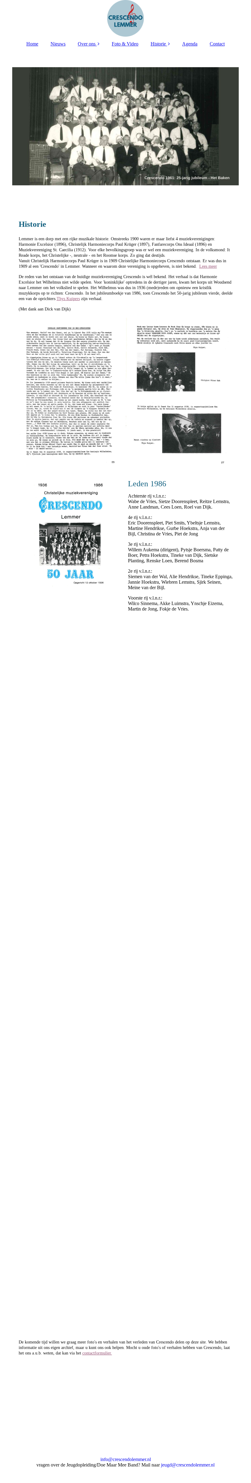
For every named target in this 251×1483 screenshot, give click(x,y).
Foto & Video (125, 43)
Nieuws (58, 43)
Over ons (87, 43)
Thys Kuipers (68, 298)
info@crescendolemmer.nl (125, 1459)
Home (32, 43)
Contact (217, 43)
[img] (125, 18)
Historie (158, 43)
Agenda (189, 43)
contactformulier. (97, 1353)
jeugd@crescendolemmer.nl (188, 1464)
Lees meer (208, 266)
